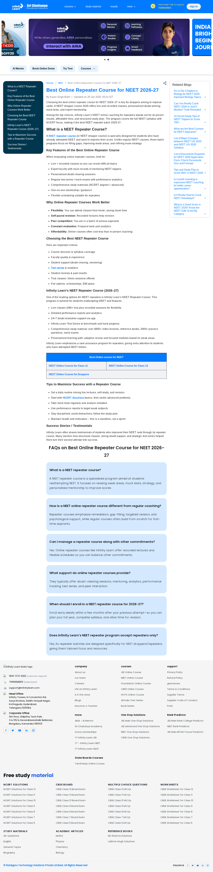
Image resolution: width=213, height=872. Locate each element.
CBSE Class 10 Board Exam (71, 800)
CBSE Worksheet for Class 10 (176, 800)
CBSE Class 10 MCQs (119, 800)
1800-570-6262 (28, 676)
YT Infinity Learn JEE (86, 737)
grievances (173, 683)
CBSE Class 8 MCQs (119, 811)
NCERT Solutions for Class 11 (19, 794)
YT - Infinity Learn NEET (87, 743)
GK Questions (11, 835)
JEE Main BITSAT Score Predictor (185, 732)
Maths (59, 835)
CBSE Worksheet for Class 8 (176, 811)
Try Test (68, 68)
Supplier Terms (175, 694)
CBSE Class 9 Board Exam (70, 806)
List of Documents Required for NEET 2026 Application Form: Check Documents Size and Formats (189, 159)
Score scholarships (86, 732)
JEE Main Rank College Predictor (185, 720)
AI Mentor (18, 68)
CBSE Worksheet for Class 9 (176, 806)
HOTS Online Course (132, 694)
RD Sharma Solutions (120, 835)
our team (80, 677)
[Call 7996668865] (153, 6)
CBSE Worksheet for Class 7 (176, 817)
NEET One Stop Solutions (135, 732)
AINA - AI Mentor (84, 720)
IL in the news (82, 694)
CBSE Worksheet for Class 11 (176, 794)
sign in (194, 6)
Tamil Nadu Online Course (90, 763)
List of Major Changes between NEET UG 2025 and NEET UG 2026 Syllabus (187, 143)
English (7, 841)
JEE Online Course (131, 672)
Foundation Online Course (136, 683)
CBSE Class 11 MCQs (119, 794)
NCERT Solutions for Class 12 (19, 789)
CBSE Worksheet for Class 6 (176, 822)
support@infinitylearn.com (24, 687)
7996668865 (23, 681)
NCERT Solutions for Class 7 (19, 817)
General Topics (12, 847)
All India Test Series (132, 700)
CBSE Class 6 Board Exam (70, 822)
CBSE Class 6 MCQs (119, 822)
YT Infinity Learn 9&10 (87, 748)
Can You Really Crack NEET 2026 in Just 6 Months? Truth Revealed (187, 106)
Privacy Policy (174, 672)
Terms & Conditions (178, 689)
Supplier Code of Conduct (182, 700)
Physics (60, 841)
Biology (60, 852)
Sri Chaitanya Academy (88, 726)
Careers (79, 683)
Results (114, 6)
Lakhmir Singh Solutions (121, 841)
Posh (170, 705)
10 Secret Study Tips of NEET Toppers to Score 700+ (187, 119)
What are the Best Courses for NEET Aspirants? (188, 130)
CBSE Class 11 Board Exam (70, 794)
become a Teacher (86, 705)
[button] (105, 59)
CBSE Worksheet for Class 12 (176, 789)
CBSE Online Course (132, 689)
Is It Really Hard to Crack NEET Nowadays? (187, 196)
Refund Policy (175, 677)
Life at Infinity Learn (86, 689)
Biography (9, 852)
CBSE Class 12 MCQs (119, 789)
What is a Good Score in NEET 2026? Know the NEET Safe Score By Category (187, 209)
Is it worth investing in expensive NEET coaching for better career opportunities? (188, 184)
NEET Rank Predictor (178, 726)
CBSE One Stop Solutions (135, 737)
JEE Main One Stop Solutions (137, 720)
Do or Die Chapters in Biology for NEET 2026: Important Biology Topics (187, 94)
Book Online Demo (43, 68)
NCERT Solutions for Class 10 (19, 800)
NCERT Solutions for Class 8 (19, 811)
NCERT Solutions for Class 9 (19, 806)
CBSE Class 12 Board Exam (70, 789)
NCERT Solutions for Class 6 (19, 822)
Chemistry (62, 847)
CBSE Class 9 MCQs (119, 806)
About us (80, 672)
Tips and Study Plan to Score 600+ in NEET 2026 (188, 171)
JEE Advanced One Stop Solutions (140, 726)
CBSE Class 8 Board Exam (70, 811)
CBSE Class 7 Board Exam (70, 817)
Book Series (127, 705)
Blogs (78, 700)
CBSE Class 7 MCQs (119, 817)
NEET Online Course (132, 677)
